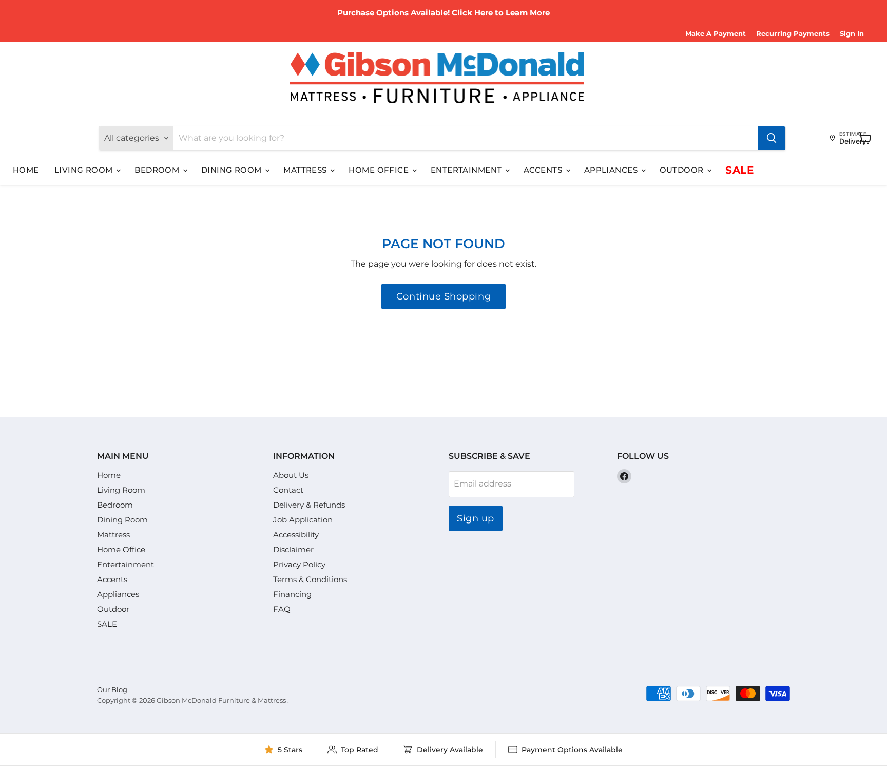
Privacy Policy (299, 564)
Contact (288, 490)
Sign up (475, 518)
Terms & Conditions (310, 579)
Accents (544, 170)
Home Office (380, 170)
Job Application (303, 520)
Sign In (852, 34)
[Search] (771, 138)
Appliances (612, 170)
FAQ (282, 609)
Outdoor (683, 170)
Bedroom (158, 170)
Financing (292, 594)
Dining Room (232, 170)
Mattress (306, 170)
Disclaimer (293, 549)
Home (26, 170)
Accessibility (296, 534)
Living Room (84, 170)
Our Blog (112, 689)
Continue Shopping (443, 296)
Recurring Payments (793, 34)
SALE (739, 170)
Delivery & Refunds (309, 505)
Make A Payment (715, 34)
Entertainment (467, 170)
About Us (290, 475)
